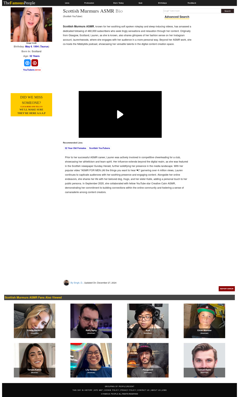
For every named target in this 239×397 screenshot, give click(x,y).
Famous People (110, 394)
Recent (130, 386)
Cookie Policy (112, 390)
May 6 (28, 46)
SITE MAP (99, 390)
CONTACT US (143, 390)
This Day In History (82, 390)
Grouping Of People (115, 386)
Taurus (44, 46)
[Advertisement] (113, 70)
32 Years (34, 56)
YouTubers (29, 69)
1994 (36, 46)
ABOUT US (156, 390)
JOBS (164, 390)
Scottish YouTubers (99, 148)
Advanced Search (177, 17)
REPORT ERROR (226, 288)
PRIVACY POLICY (128, 390)
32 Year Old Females (75, 148)
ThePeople (19, 3)
